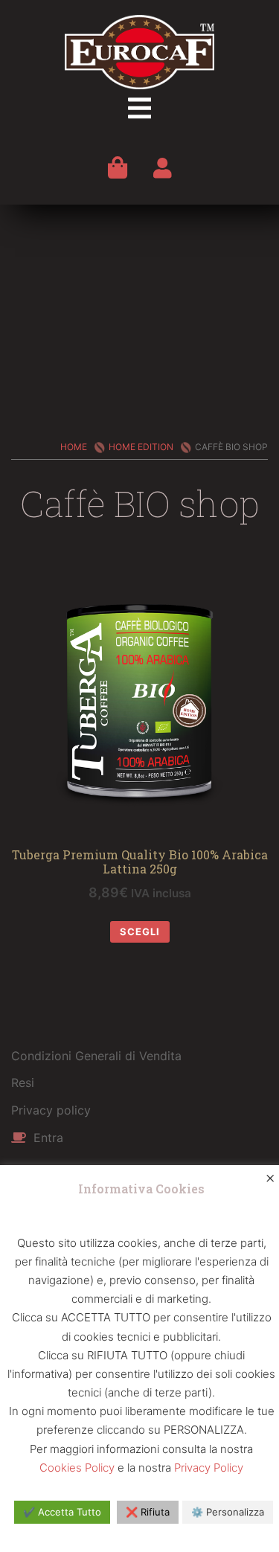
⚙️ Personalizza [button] (227, 1512)
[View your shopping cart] (117, 167)
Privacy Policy (208, 1467)
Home (73, 446)
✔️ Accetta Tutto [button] (62, 1512)
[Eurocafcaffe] (139, 50)
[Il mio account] (162, 171)
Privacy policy (51, 1110)
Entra (46, 1137)
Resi (22, 1082)
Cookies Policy (77, 1467)
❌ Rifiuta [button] (148, 1512)
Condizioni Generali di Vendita (96, 1055)
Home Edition (141, 446)
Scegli (140, 931)
